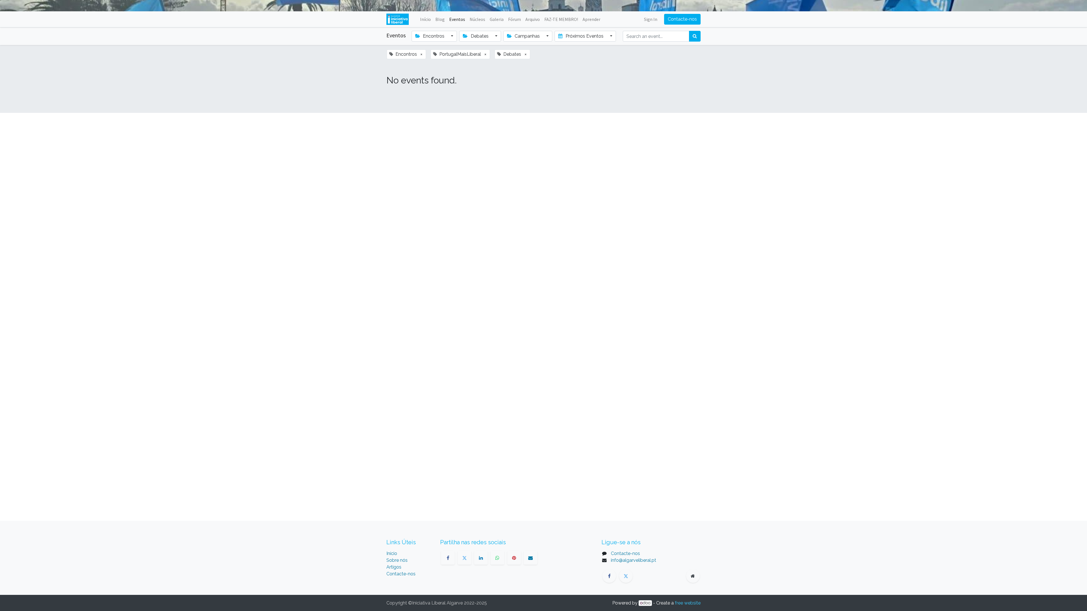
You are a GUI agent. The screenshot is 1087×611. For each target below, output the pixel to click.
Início (391, 553)
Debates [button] (480, 36)
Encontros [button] (434, 36)
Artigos (393, 567)
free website (688, 603)
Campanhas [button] (527, 36)
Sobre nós (397, 560)
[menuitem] (425, 19)
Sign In (650, 19)
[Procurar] (695, 36)
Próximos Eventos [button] (584, 36)
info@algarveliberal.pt (633, 560)
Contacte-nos (682, 19)
